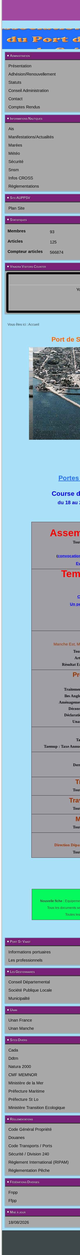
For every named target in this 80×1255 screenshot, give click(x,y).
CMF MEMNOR (22, 1074)
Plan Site (16, 208)
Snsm (13, 170)
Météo (14, 153)
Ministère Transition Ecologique (36, 1107)
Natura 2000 (19, 1066)
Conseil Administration (28, 90)
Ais (11, 128)
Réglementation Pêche (29, 1170)
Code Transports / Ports (30, 1146)
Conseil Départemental (29, 982)
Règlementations (23, 186)
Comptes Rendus (24, 107)
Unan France (20, 1020)
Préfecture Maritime (26, 1091)
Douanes (16, 1137)
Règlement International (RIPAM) (38, 1162)
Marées (15, 145)
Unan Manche (21, 1028)
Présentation (19, 66)
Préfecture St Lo (23, 1099)
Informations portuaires (29, 952)
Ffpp (12, 1200)
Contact (15, 98)
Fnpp (13, 1192)
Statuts (14, 82)
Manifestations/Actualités (31, 137)
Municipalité (19, 998)
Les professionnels (25, 960)
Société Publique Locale (30, 990)
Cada (13, 1050)
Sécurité (15, 161)
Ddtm (13, 1058)
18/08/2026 (18, 1222)
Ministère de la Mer (25, 1083)
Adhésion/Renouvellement (32, 74)
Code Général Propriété (30, 1129)
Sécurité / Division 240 (28, 1154)
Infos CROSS (20, 178)
